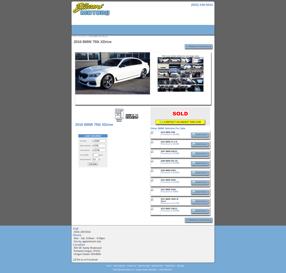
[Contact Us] (114, 30)
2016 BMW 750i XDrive (98, 36)
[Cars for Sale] (86, 30)
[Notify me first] (172, 30)
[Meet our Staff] (143, 30)
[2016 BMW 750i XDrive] (163, 63)
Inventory (83, 36)
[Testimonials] (201, 30)
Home (74, 36)
